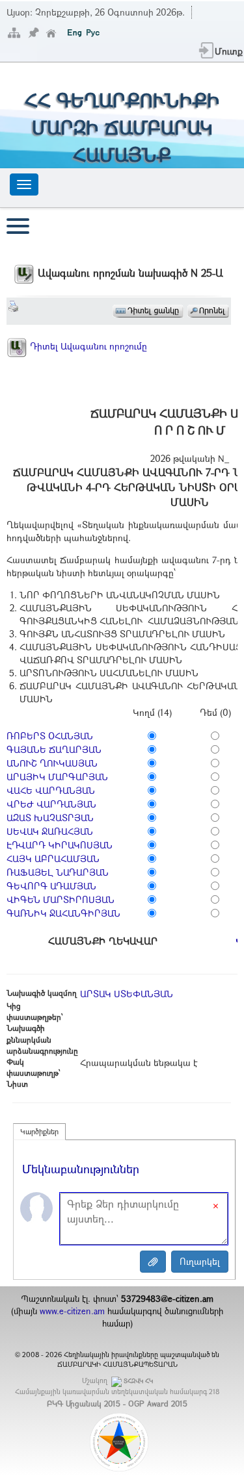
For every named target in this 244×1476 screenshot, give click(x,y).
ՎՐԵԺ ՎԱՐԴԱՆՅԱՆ (51, 804)
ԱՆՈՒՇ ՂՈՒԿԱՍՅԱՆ (52, 763)
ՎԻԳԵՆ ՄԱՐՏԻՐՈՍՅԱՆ (61, 899)
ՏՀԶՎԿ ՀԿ (138, 1381)
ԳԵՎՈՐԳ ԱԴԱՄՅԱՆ (51, 886)
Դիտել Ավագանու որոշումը (87, 346)
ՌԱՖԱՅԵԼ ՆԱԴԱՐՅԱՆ (58, 872)
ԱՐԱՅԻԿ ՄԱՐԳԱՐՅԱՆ (57, 776)
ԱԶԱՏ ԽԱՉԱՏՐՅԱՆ (50, 817)
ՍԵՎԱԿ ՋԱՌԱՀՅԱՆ (50, 831)
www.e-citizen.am (72, 1311)
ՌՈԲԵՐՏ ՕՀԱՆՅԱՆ (50, 736)
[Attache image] (153, 1262)
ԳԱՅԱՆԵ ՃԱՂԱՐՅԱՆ (54, 749)
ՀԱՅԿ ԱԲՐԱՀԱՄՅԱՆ (53, 858)
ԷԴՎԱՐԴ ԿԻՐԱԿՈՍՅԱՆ (60, 845)
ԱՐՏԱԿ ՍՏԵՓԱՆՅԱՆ (126, 993)
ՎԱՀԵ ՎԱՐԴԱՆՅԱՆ (51, 790)
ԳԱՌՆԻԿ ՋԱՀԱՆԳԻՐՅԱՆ (63, 913)
